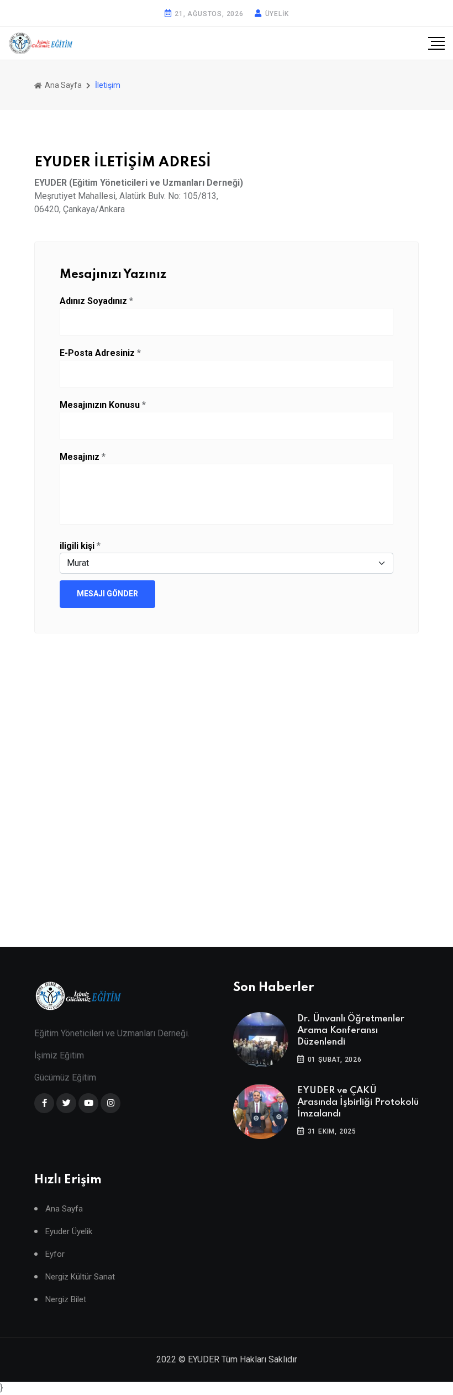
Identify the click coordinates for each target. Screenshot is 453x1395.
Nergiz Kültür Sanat (80, 1277)
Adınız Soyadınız (93, 301)
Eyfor (55, 1254)
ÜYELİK (277, 14)
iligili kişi (77, 546)
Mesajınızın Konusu (100, 405)
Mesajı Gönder (107, 593)
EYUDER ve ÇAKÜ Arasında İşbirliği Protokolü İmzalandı (358, 1102)
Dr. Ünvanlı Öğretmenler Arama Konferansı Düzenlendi (350, 1030)
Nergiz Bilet (65, 1300)
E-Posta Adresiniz (97, 353)
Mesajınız (79, 457)
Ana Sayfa (62, 85)
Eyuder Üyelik (68, 1232)
